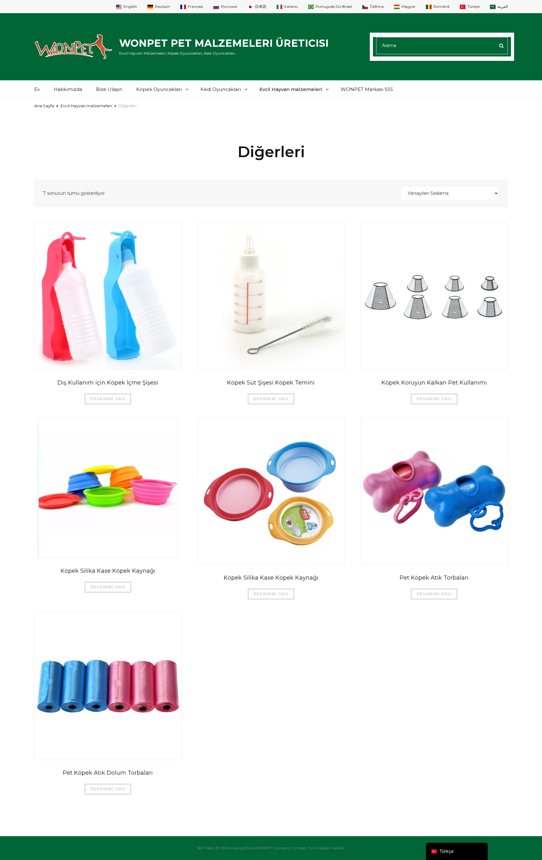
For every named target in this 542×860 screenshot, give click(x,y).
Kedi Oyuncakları (220, 89)
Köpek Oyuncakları (159, 89)
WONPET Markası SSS (367, 89)
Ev (37, 89)
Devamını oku (107, 398)
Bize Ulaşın (109, 89)
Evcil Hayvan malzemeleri (290, 89)
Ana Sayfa (44, 105)
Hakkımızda (68, 89)
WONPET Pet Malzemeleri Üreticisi (224, 43)
